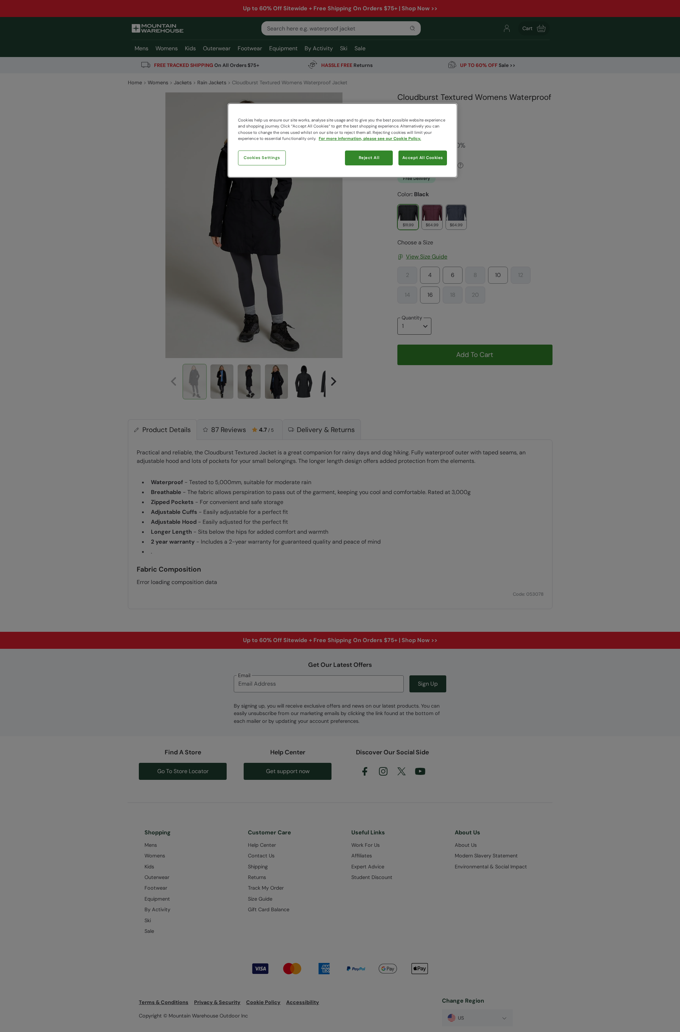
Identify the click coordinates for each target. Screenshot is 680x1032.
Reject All (369, 157)
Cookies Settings (262, 157)
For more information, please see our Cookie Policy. (370, 138)
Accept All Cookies (422, 157)
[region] (342, 140)
